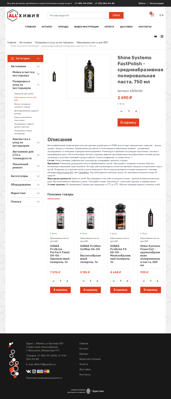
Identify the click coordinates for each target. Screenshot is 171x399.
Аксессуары (19, 176)
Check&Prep (83, 172)
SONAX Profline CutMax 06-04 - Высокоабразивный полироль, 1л (90, 254)
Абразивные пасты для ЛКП (92, 42)
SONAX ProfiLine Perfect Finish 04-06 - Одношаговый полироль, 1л (60, 254)
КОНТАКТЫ (145, 26)
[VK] (155, 36)
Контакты (85, 374)
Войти (142, 3)
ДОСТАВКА (126, 26)
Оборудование (21, 184)
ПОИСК (116, 15)
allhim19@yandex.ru (45, 364)
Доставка (85, 369)
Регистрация (157, 3)
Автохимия (25, 42)
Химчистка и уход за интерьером (21, 142)
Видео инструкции (90, 359)
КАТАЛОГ (47, 26)
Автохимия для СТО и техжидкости (23, 155)
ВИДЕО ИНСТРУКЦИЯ (86, 26)
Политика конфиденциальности (44, 378)
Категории (23, 58)
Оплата (83, 364)
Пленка (16, 201)
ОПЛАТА (109, 26)
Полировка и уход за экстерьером (54, 42)
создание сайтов (78, 390)
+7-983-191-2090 (83, 3)
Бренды (83, 353)
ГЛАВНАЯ (30, 26)
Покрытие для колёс (24, 94)
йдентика (97, 391)
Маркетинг (18, 193)
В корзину (128, 122)
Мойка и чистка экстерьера (23, 74)
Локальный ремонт (20, 166)
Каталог (84, 348)
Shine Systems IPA (65, 172)
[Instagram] (162, 36)
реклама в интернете (76, 392)
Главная (11, 42)
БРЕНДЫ (63, 26)
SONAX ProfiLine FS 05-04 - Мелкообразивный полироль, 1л (120, 254)
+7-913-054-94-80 (104, 3)
